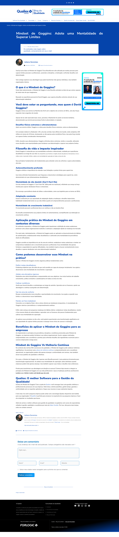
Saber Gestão (54, 405)
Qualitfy (33, 396)
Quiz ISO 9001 (91, 20)
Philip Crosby (57, 422)
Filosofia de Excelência (33, 430)
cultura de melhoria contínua (45, 350)
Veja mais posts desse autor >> (31, 425)
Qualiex (48, 384)
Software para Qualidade (19, 20)
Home (8, 25)
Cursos (39, 20)
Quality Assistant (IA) (69, 20)
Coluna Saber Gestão (81, 20)
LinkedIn (50, 420)
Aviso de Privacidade (70, 521)
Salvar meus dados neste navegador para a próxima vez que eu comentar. (44, 469)
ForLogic (34, 420)
